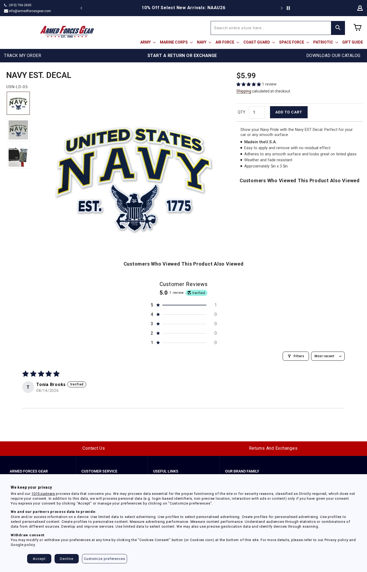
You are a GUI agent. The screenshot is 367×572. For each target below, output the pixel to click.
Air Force (225, 42)
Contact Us (93, 448)
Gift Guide (352, 42)
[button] (249, 84)
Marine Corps (174, 42)
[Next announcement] (281, 8)
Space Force (292, 42)
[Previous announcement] (81, 8)
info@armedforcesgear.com (30, 11)
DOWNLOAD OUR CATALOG (333, 55)
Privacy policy (336, 540)
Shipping (243, 91)
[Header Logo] (67, 32)
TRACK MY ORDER (22, 55)
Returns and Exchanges (273, 448)
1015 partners (43, 494)
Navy (202, 42)
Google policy (23, 545)
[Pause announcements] (288, 8)
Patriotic (323, 42)
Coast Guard (257, 42)
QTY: (242, 112)
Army (146, 42)
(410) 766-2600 (20, 5)
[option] (183, 8)
